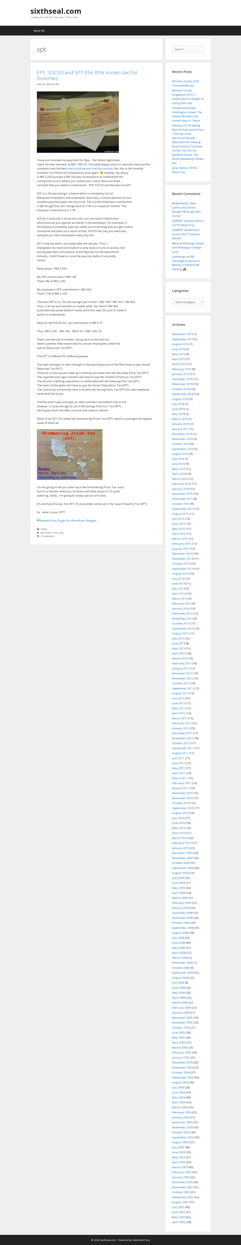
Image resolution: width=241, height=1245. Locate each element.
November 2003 (182, 1127)
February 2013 (181, 663)
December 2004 (182, 1062)
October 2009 (181, 863)
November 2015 (182, 499)
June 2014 (178, 583)
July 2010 (178, 818)
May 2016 (178, 469)
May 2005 (178, 1037)
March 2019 (180, 364)
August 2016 (180, 454)
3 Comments (47, 536)
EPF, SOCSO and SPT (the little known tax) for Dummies (87, 75)
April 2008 (179, 953)
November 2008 (182, 918)
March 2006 (180, 1002)
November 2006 (182, 962)
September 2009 (183, 868)
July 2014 (178, 578)
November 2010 (182, 798)
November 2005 (182, 1022)
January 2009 (181, 908)
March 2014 (180, 598)
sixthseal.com (55, 11)
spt (62, 532)
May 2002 (178, 1217)
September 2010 (183, 808)
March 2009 (180, 898)
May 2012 (178, 708)
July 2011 (178, 758)
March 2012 (180, 718)
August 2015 (180, 514)
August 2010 (180, 813)
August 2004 (180, 1082)
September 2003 (183, 1137)
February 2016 (181, 484)
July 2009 (178, 878)
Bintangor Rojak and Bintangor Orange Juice (188, 247)
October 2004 (181, 1072)
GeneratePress (141, 1240)
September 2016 (183, 449)
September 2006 (183, 972)
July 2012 (178, 698)
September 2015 (183, 509)
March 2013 (180, 658)
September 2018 (183, 394)
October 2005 (181, 1027)
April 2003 (179, 1162)
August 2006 (180, 978)
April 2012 (179, 713)
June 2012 (178, 703)
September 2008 (183, 928)
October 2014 (181, 563)
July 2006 (178, 982)
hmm (48, 532)
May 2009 (178, 888)
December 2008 (182, 913)
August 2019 (180, 344)
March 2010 (180, 838)
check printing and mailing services (90, 168)
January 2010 (181, 848)
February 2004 (181, 1112)
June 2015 (178, 524)
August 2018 (180, 399)
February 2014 (181, 603)
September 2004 (183, 1077)
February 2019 (181, 369)
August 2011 (180, 753)
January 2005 (181, 1057)
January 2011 (181, 788)
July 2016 (178, 459)
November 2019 (182, 334)
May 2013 (178, 648)
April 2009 (179, 893)
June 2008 (178, 943)
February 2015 (181, 543)
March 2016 (180, 479)
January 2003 (181, 1177)
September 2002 (183, 1197)
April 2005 (179, 1042)
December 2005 (182, 1017)
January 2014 (181, 608)
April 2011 (179, 773)
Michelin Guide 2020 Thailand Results (186, 234)
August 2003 (180, 1142)
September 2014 (183, 568)
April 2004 (179, 1102)
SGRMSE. (178, 221)
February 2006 (181, 1007)
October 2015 (181, 504)
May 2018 (178, 414)
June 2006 (178, 988)
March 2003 (180, 1167)
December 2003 (182, 1122)
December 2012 (182, 673)
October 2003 (181, 1132)
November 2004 (182, 1067)
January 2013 (181, 668)
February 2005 (181, 1052)
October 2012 (181, 683)
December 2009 (182, 853)
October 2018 (181, 389)
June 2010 (178, 823)
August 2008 (180, 933)
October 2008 (181, 923)
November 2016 (182, 439)
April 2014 (179, 593)
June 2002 (178, 1212)
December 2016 (182, 434)
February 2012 (181, 723)
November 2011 (182, 738)
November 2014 (182, 559)
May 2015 (178, 529)
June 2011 (178, 763)
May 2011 (178, 768)
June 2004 (178, 1092)
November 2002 (182, 1187)
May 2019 (178, 354)
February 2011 (181, 783)
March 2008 (180, 958)
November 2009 (182, 858)
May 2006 (178, 992)
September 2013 (183, 628)
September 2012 (183, 688)
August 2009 (180, 873)
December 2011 (182, 733)
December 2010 (182, 793)
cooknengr (179, 256)
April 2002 (179, 1222)
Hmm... (44, 529)
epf (42, 532)
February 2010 (181, 843)
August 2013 (180, 633)
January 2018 (181, 424)
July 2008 (178, 938)
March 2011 (180, 778)
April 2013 (179, 653)
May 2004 (178, 1097)
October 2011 (181, 743)
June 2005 (178, 1032)
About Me (39, 30)
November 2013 (182, 618)
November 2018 (182, 384)
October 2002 (181, 1192)
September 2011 (183, 748)
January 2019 (181, 374)
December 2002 (182, 1182)
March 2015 (180, 539)
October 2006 (181, 968)
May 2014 (178, 588)
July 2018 (178, 404)
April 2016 (179, 474)
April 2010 (179, 833)
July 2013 (178, 638)
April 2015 (179, 533)
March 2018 (180, 419)
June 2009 (178, 883)
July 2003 (178, 1147)
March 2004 (180, 1107)
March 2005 (180, 1047)
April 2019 (179, 359)
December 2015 (182, 494)
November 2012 (182, 678)
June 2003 (178, 1152)
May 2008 (178, 948)
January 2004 (181, 1117)
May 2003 (178, 1157)
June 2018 (178, 409)
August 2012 (180, 693)
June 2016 (178, 464)
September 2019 (183, 339)
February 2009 (181, 903)
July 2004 (178, 1087)
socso (55, 532)
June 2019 (178, 349)
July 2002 (178, 1207)
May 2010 (178, 828)
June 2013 (178, 643)
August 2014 (180, 573)
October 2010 (181, 803)
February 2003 (181, 1172)
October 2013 (181, 623)
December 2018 (182, 379)
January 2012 (181, 728)
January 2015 (181, 549)
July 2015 (178, 519)
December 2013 (182, 613)
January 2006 (181, 1012)
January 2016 (181, 489)
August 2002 (180, 1202)
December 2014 (182, 553)
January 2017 (181, 429)
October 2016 (181, 444)
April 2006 (179, 998)
